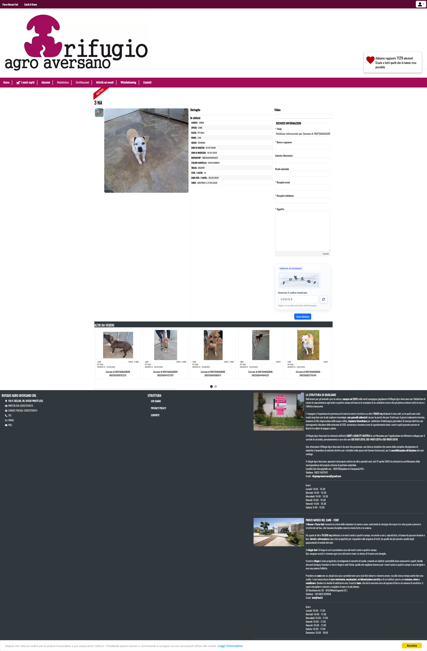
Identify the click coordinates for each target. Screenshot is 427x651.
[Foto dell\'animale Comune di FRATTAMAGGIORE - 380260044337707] (166, 344)
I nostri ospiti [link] (28, 82)
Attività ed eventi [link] (105, 82)
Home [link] (6, 82)
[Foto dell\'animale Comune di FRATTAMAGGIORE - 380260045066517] (213, 344)
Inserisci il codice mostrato (292, 292)
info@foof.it (317, 597)
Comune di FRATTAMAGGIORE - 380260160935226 (118, 373)
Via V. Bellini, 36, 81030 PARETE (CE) (25, 400)
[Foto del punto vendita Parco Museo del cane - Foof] (279, 531)
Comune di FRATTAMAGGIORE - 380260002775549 (308, 373)
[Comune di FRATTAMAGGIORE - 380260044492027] (146, 149)
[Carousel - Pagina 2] (215, 386)
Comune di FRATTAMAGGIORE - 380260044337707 (166, 373)
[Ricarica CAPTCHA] (323, 299)
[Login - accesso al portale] (421, 4)
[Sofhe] (76, 42)
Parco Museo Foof (10, 4)
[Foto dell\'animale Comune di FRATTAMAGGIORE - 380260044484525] (261, 344)
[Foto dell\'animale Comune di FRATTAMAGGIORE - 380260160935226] (118, 344)
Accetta (412, 645)
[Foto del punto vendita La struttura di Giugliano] (279, 411)
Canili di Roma (30, 4)
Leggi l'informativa (230, 646)
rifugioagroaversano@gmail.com (326, 476)
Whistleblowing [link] (128, 82)
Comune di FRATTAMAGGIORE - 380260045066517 (213, 373)
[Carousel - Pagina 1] (211, 386)
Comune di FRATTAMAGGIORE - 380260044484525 (261, 373)
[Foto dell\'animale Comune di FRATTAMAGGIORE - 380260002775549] (308, 344)
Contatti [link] (147, 82)
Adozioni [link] (46, 82)
